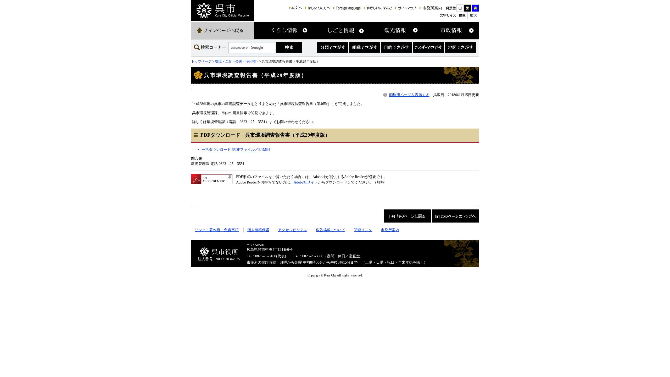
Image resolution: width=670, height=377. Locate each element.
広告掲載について (330, 230)
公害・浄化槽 (245, 61)
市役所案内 (390, 230)
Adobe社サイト (306, 182)
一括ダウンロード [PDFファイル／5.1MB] (236, 149)
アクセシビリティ (292, 230)
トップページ (201, 61)
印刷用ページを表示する (409, 95)
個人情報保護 (258, 230)
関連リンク (363, 230)
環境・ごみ (223, 61)
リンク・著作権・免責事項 (217, 230)
